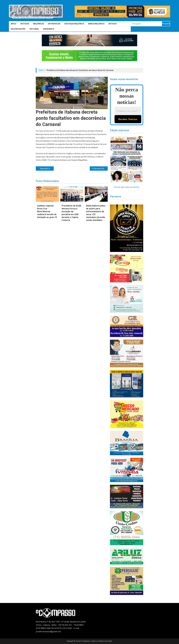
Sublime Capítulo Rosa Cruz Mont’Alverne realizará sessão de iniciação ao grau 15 (47, 211)
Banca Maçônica (96, 24)
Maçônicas (38, 24)
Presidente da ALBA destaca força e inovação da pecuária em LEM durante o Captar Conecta (71, 212)
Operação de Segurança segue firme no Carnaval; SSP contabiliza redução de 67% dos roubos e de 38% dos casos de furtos (47, 169)
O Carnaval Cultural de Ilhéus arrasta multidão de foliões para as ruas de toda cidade (100, 169)
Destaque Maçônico (74, 24)
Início (13, 24)
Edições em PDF (18, 29)
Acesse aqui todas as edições (126, 187)
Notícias (24, 24)
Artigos (112, 24)
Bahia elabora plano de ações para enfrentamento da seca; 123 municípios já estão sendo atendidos (95, 212)
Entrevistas (54, 24)
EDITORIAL (34, 29)
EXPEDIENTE (48, 29)
